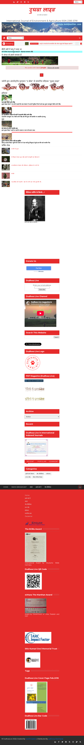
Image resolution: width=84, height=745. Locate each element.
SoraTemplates (31, 739)
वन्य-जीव (28, 477)
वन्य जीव (27, 507)
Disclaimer (28, 516)
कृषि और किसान (30, 473)
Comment (53, 461)
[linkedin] (13, 2)
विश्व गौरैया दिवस (37, 477)
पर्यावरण (48, 473)
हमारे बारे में (38, 487)
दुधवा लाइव (42, 10)
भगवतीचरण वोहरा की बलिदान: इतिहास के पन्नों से (25, 165)
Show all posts (53, 68)
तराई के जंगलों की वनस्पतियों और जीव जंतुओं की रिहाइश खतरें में (46, 44)
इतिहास (27, 510)
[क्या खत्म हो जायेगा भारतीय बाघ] (7, 124)
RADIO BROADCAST (19, 487)
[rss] (28, 2)
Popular (42, 461)
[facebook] (58, 741)
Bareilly (73, 43)
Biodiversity (24, 43)
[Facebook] (3, 2)
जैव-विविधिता (40, 473)
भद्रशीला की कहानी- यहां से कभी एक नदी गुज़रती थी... (27, 182)
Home (5, 487)
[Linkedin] (6, 2)
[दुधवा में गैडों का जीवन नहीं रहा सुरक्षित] (7, 136)
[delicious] (17, 2)
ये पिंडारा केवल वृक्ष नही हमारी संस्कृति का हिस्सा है (25, 157)
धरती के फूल (15, 149)
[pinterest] (24, 2)
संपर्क (12, 173)
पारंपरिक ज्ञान (28, 513)
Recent (30, 461)
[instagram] (21, 2)
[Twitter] (10, 2)
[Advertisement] (42, 241)
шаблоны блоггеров (55, 739)
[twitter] (62, 741)
